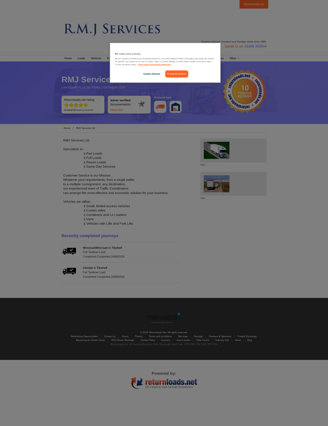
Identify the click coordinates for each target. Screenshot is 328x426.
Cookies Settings (151, 74)
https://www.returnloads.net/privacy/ (154, 65)
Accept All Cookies (176, 74)
